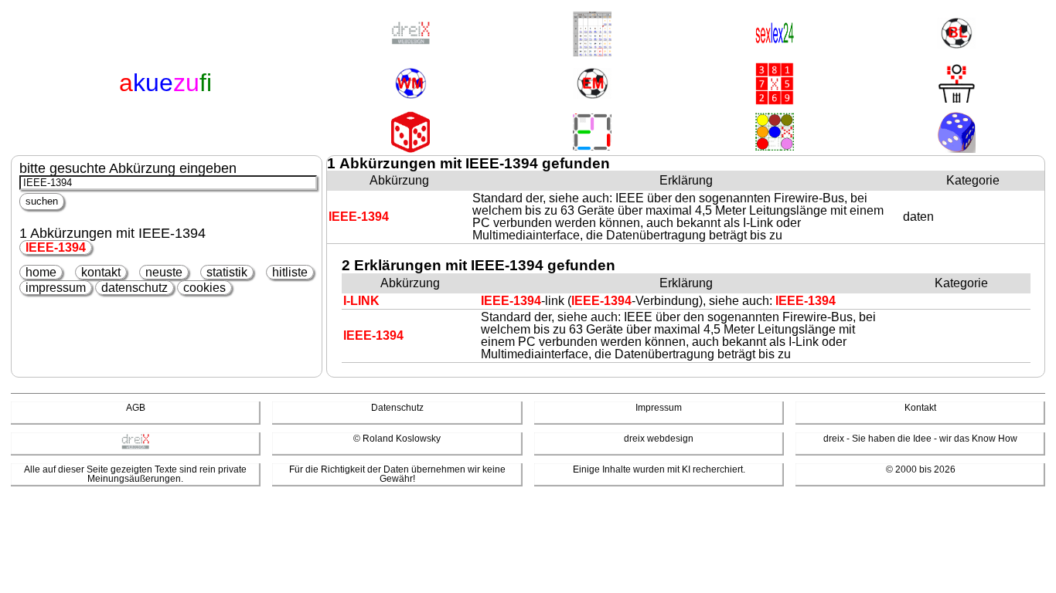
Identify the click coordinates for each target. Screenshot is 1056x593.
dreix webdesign (658, 438)
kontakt (101, 272)
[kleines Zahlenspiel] (774, 85)
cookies (204, 287)
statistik (226, 272)
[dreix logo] (135, 446)
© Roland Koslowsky (397, 438)
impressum (56, 287)
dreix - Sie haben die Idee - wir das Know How (920, 438)
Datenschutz (397, 407)
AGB (135, 407)
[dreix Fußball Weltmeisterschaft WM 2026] (410, 84)
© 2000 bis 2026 (921, 469)
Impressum (658, 407)
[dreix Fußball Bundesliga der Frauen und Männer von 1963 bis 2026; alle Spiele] (956, 34)
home (41, 272)
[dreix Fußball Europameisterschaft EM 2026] (592, 84)
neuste (163, 272)
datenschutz (134, 287)
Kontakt (920, 407)
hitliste (290, 272)
